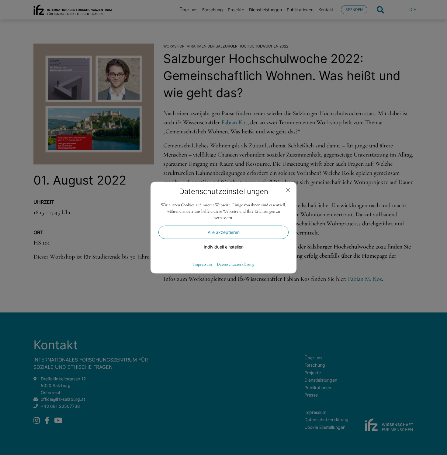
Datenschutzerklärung (235, 264)
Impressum (202, 264)
